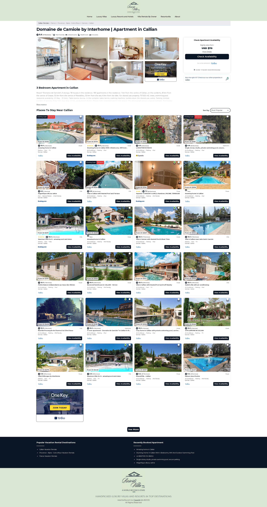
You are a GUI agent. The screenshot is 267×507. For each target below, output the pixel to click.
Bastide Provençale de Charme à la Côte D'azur (55, 330)
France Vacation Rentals (48, 456)
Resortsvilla (166, 17)
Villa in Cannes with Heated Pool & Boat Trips (153, 239)
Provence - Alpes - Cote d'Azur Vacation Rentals (56, 453)
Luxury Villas (101, 17)
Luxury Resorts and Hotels (122, 17)
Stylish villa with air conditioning (197, 285)
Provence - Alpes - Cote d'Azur (69, 23)
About (177, 17)
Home (89, 17)
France (53, 23)
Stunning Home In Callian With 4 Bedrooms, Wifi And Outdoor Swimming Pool (165, 453)
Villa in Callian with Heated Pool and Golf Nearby (154, 285)
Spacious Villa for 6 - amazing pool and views (55, 239)
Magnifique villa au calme (47, 193)
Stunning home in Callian (194, 193)
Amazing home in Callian (47, 148)
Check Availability (207, 56)
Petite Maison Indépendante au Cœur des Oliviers (56, 285)
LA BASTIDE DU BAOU (144, 148)
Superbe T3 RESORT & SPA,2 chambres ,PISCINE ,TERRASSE (158, 193)
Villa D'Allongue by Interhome (49, 376)
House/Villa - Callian (143, 376)
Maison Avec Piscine (192, 376)
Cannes (84, 23)
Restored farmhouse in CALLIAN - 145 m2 (102, 285)
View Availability (74, 156)
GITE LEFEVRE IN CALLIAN (194, 330)
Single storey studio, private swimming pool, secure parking (158, 459)
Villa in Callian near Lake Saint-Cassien (199, 239)
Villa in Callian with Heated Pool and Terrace (103, 193)
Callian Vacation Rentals (48, 449)
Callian (91, 23)
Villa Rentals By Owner (147, 17)
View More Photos (45, 77)
